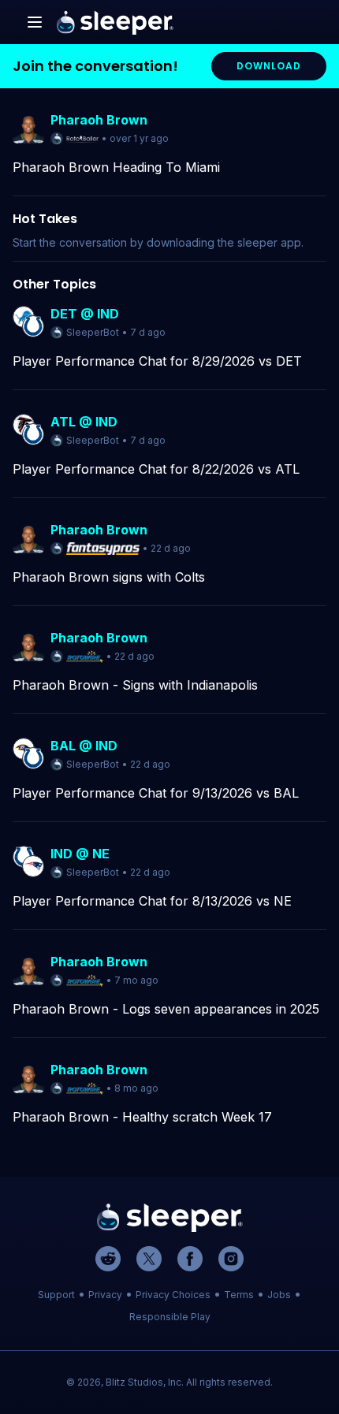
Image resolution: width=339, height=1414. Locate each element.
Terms (239, 1295)
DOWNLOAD (269, 66)
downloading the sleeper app (224, 242)
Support (56, 1295)
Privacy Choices (173, 1295)
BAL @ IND (83, 746)
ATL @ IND (83, 422)
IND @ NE (80, 853)
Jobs (279, 1295)
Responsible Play (169, 1317)
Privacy (105, 1295)
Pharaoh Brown (98, 120)
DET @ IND (84, 314)
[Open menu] (34, 22)
